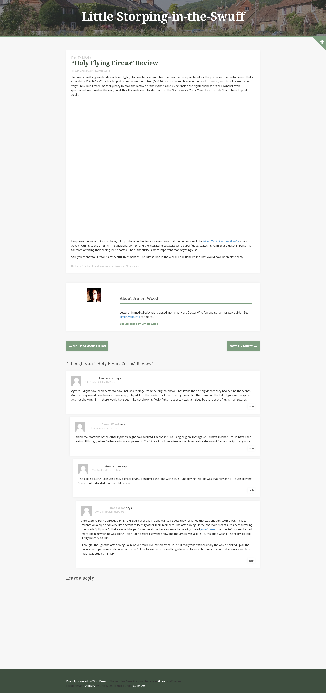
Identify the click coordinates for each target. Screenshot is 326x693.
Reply (251, 406)
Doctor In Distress (241, 346)
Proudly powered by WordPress (86, 681)
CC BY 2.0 (139, 686)
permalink (133, 266)
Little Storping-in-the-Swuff (163, 17)
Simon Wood (103, 70)
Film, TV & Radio (81, 57)
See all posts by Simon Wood (139, 324)
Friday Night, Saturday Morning (221, 241)
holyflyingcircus (102, 266)
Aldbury (90, 686)
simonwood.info (130, 317)
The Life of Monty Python (89, 346)
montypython (118, 266)
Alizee (161, 681)
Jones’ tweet (208, 529)
